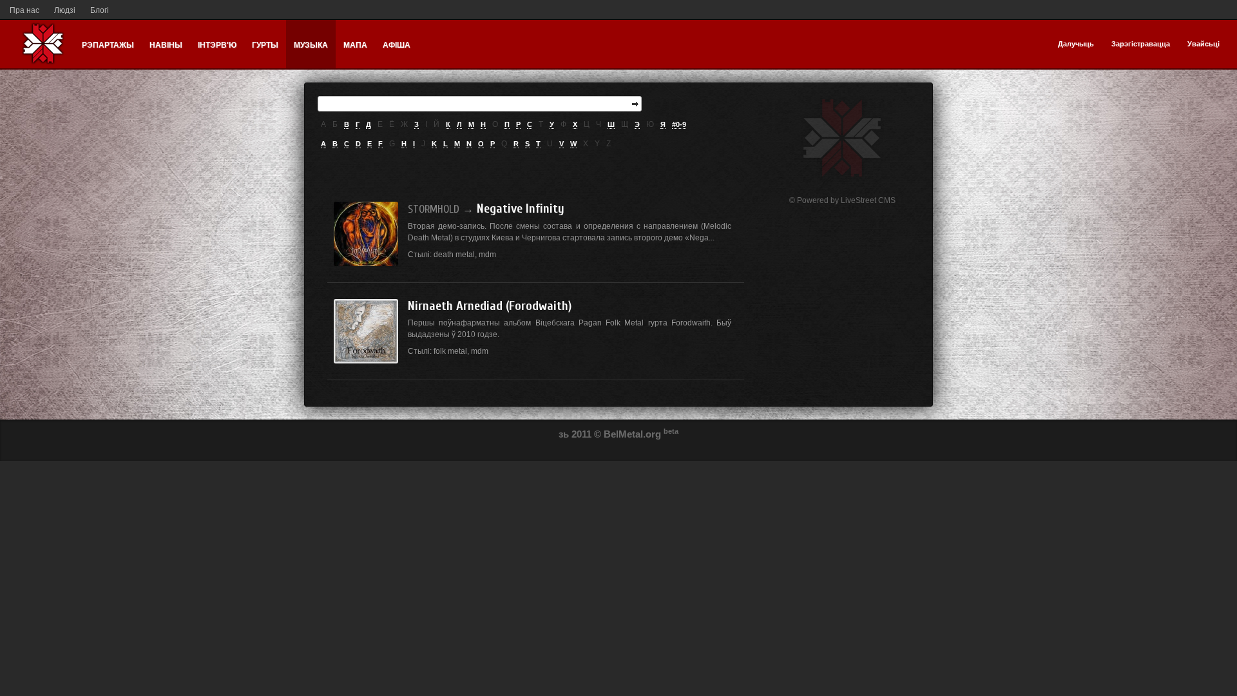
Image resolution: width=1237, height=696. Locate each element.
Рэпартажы (108, 45)
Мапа (355, 45)
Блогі (99, 10)
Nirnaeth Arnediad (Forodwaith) (489, 305)
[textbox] (480, 103)
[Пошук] (635, 104)
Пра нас (24, 10)
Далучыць (1076, 44)
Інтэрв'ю (217, 45)
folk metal (450, 351)
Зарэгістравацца (1140, 44)
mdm (487, 254)
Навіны (165, 45)
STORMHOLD (433, 209)
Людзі (64, 10)
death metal (454, 254)
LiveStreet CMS (868, 200)
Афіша (396, 45)
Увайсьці (1203, 44)
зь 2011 (575, 434)
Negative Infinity (520, 208)
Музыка (311, 45)
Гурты (265, 45)
